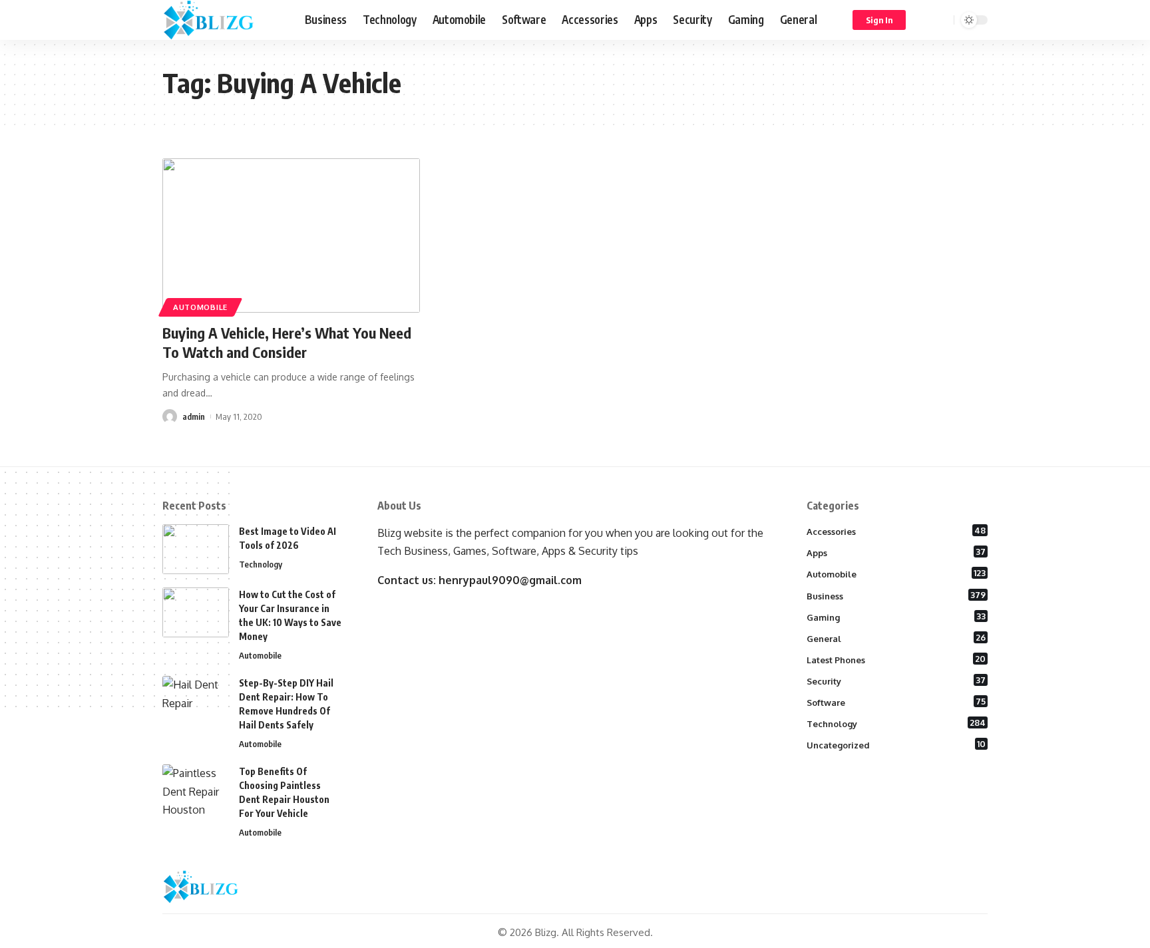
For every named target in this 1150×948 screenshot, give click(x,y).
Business (896, 595)
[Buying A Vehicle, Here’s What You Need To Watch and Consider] (291, 235)
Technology (260, 564)
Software (896, 702)
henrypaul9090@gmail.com (510, 580)
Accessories (896, 531)
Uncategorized (896, 744)
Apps (896, 552)
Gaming (896, 617)
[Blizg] (223, 20)
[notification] (924, 20)
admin (193, 416)
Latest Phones (896, 659)
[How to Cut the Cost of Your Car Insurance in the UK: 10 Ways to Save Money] (195, 612)
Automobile (200, 307)
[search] (941, 20)
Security (896, 681)
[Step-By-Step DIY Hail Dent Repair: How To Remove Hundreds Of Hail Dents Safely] (195, 701)
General (896, 638)
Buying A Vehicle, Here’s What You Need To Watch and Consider (286, 342)
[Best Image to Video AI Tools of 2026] (195, 549)
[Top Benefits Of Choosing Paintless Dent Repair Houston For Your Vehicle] (195, 789)
